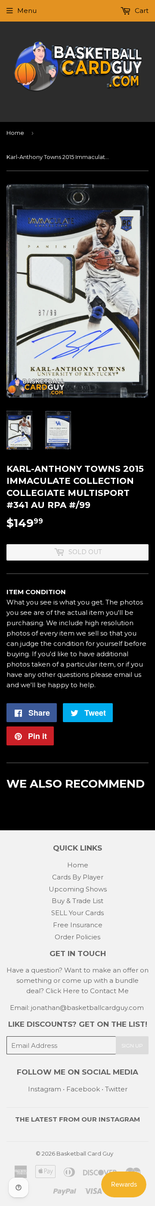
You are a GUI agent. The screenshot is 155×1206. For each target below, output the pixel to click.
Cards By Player (77, 877)
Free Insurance (77, 925)
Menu (27, 10)
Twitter (116, 1089)
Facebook (83, 1089)
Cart (141, 10)
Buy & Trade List (77, 901)
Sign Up (132, 1045)
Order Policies (77, 937)
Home (15, 132)
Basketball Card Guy (84, 1153)
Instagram (44, 1089)
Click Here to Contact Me (87, 991)
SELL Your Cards (77, 913)
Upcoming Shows (78, 889)
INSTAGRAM (119, 1119)
